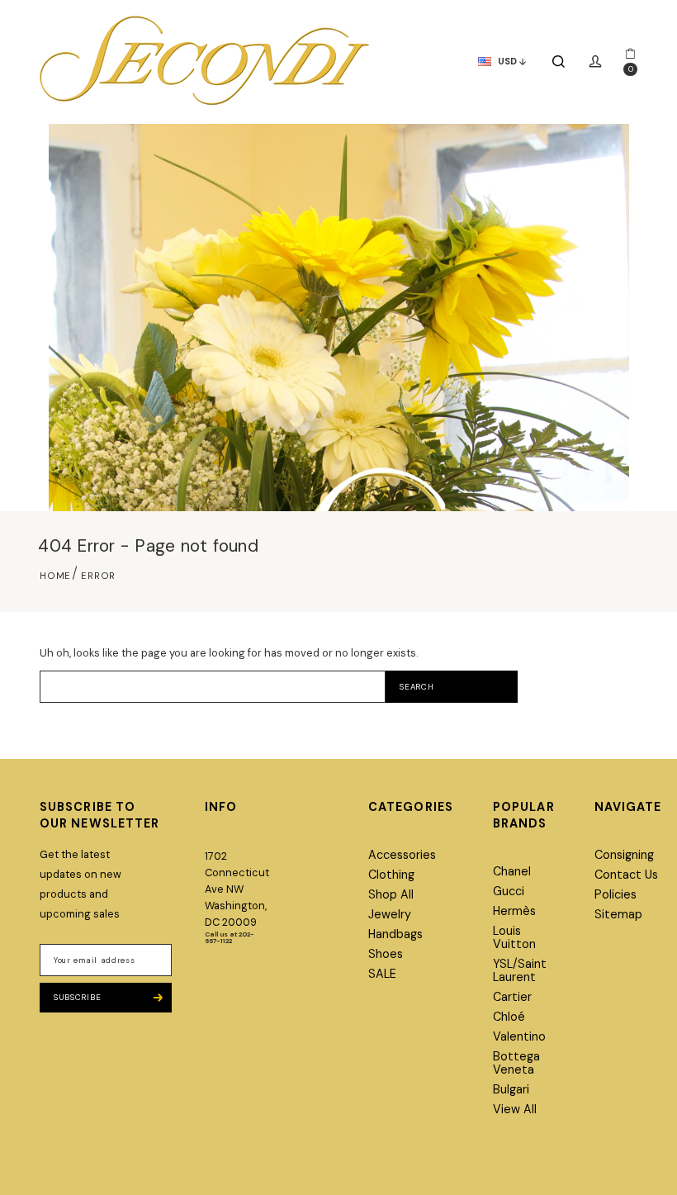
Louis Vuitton (514, 937)
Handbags (395, 934)
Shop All (391, 894)
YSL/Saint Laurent (520, 970)
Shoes (385, 953)
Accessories (402, 854)
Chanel (512, 871)
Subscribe (77, 997)
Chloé (509, 1016)
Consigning (624, 854)
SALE (382, 973)
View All (515, 1109)
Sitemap (618, 914)
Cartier (512, 996)
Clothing (391, 874)
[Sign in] (595, 61)
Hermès (514, 910)
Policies (615, 894)
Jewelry (389, 914)
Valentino (519, 1036)
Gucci (508, 891)
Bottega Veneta (516, 1063)
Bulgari (511, 1089)
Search (416, 686)
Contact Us (626, 874)
